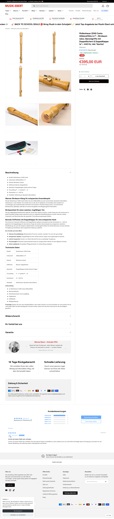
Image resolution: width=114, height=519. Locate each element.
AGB (64, 475)
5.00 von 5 (26, 418)
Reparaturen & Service (49, 491)
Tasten (7, 11)
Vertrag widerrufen (70, 493)
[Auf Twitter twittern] (84, 89)
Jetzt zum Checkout (94, 81)
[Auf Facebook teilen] (88, 89)
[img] (12, 433)
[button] (107, 6)
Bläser (33, 11)
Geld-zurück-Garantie (49, 481)
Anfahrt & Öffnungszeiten (50, 494)
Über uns (96, 11)
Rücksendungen (86, 11)
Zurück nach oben (57, 462)
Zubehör (51, 11)
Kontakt (78, 11)
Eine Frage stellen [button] (91, 421)
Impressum (66, 478)
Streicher (42, 11)
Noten (59, 11)
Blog (6, 14)
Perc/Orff (25, 11)
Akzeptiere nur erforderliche (18, 515)
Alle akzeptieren (18, 511)
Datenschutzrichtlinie (69, 481)
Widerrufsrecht (67, 484)
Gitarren (15, 11)
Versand (71, 11)
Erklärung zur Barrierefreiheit (71, 487)
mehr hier (10, 485)
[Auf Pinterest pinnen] (91, 89)
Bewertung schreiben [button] (91, 417)
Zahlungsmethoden (48, 487)
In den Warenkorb (100, 76)
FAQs (44, 497)
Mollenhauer (82, 47)
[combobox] (62, 6)
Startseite (7, 28)
